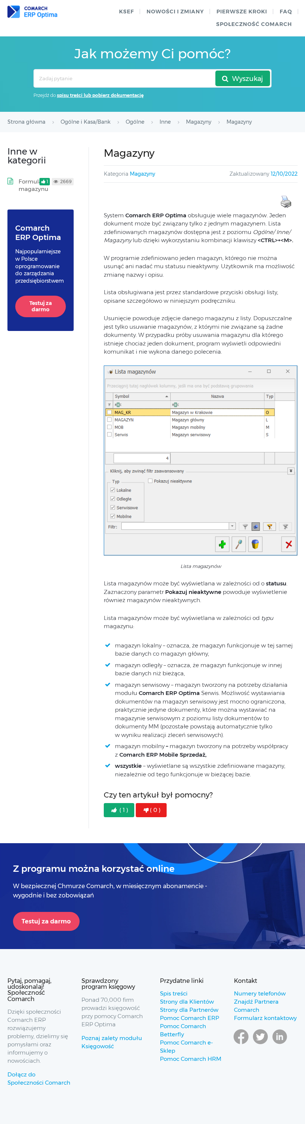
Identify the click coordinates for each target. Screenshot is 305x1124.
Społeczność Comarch (254, 24)
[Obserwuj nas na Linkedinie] (280, 1043)
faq (286, 11)
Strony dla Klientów (187, 1001)
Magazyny (142, 173)
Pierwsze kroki (241, 11)
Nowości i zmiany (175, 11)
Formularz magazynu (33, 185)
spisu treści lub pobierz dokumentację (100, 95)
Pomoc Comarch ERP (189, 1017)
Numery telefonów (260, 993)
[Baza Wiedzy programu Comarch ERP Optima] (32, 12)
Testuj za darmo (40, 306)
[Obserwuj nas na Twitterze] (260, 1043)
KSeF (126, 11)
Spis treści (173, 993)
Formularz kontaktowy (265, 1017)
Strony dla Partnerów (189, 1009)
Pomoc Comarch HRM (190, 1058)
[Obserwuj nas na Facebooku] (241, 1043)
